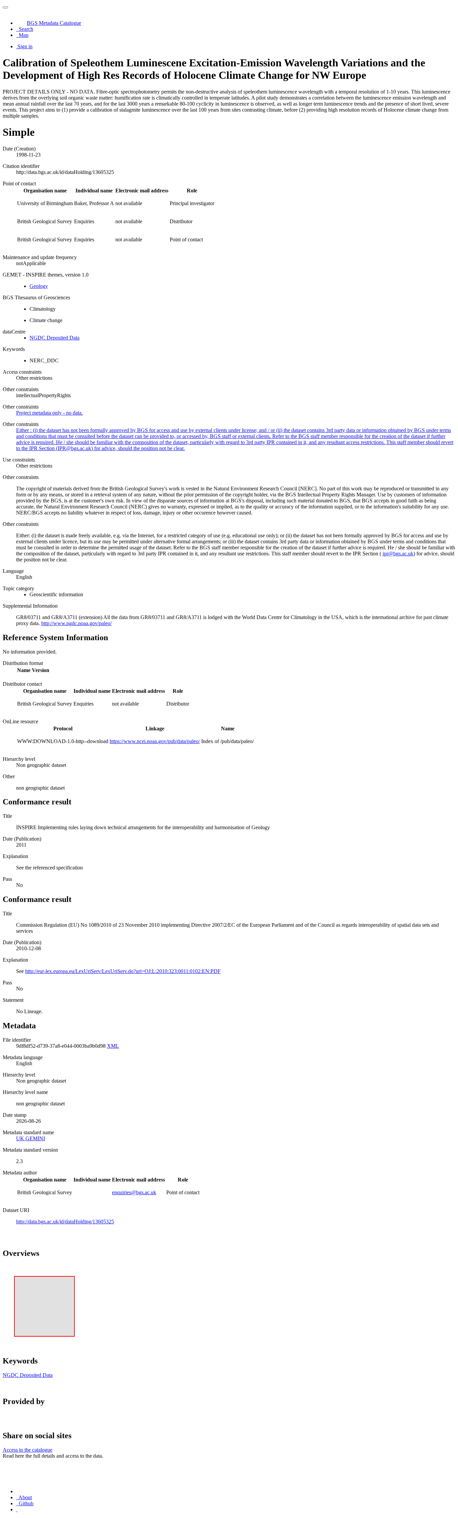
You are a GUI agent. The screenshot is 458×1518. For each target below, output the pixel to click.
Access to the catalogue (27, 1450)
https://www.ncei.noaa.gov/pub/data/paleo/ (155, 741)
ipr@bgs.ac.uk (398, 553)
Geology (39, 286)
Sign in (25, 46)
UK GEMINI (30, 1138)
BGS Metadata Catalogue (54, 23)
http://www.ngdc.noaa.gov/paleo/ (76, 623)
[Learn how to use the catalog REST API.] (16, 1509)
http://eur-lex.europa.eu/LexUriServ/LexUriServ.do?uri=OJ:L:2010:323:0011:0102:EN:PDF (123, 971)
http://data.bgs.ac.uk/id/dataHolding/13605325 (65, 1221)
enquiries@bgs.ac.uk (134, 1192)
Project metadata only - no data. (49, 413)
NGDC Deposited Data (54, 338)
